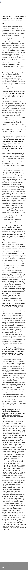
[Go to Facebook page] (3, 567)
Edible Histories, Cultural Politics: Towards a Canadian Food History (13, 143)
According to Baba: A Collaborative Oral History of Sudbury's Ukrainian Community (14, 18)
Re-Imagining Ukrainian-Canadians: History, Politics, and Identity (14, 232)
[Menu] (25, 2)
